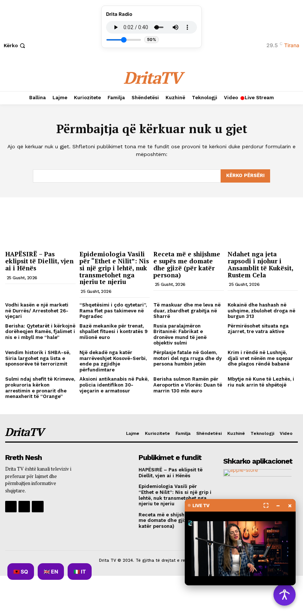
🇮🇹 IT (80, 571)
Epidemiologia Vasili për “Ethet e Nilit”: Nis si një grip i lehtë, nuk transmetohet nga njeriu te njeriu (114, 268)
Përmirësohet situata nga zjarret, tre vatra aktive (258, 329)
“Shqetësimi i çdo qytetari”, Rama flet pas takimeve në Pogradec (113, 310)
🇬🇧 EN (51, 571)
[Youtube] (37, 506)
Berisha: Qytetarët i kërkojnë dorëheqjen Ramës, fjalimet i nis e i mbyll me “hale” (40, 331)
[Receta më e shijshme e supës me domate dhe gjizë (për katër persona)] (188, 221)
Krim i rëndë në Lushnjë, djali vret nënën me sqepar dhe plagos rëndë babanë (260, 358)
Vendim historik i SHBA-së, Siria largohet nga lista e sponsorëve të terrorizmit (37, 358)
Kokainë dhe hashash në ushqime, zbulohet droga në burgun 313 (261, 310)
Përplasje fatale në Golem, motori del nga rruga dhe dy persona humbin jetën (187, 358)
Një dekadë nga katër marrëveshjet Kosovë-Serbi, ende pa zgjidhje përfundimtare (113, 361)
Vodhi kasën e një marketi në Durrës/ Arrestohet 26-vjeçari (36, 310)
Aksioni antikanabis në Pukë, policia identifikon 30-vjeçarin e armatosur (114, 384)
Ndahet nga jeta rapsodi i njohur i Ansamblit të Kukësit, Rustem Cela (260, 264)
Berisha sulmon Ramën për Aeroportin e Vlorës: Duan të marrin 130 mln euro (187, 384)
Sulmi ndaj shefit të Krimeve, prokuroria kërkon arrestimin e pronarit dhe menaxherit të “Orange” (40, 387)
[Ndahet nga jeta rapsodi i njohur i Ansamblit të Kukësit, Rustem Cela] (263, 221)
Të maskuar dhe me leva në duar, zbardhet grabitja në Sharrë (187, 310)
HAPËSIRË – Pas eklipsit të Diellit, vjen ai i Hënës (39, 261)
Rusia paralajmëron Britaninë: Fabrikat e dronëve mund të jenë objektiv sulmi (180, 334)
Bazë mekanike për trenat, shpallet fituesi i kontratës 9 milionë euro (113, 331)
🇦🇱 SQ (20, 571)
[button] (15, 45)
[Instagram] (24, 506)
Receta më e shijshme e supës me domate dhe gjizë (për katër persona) (186, 264)
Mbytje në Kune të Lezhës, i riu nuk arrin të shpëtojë (261, 382)
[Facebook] (11, 506)
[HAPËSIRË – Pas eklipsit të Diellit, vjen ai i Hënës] (40, 221)
